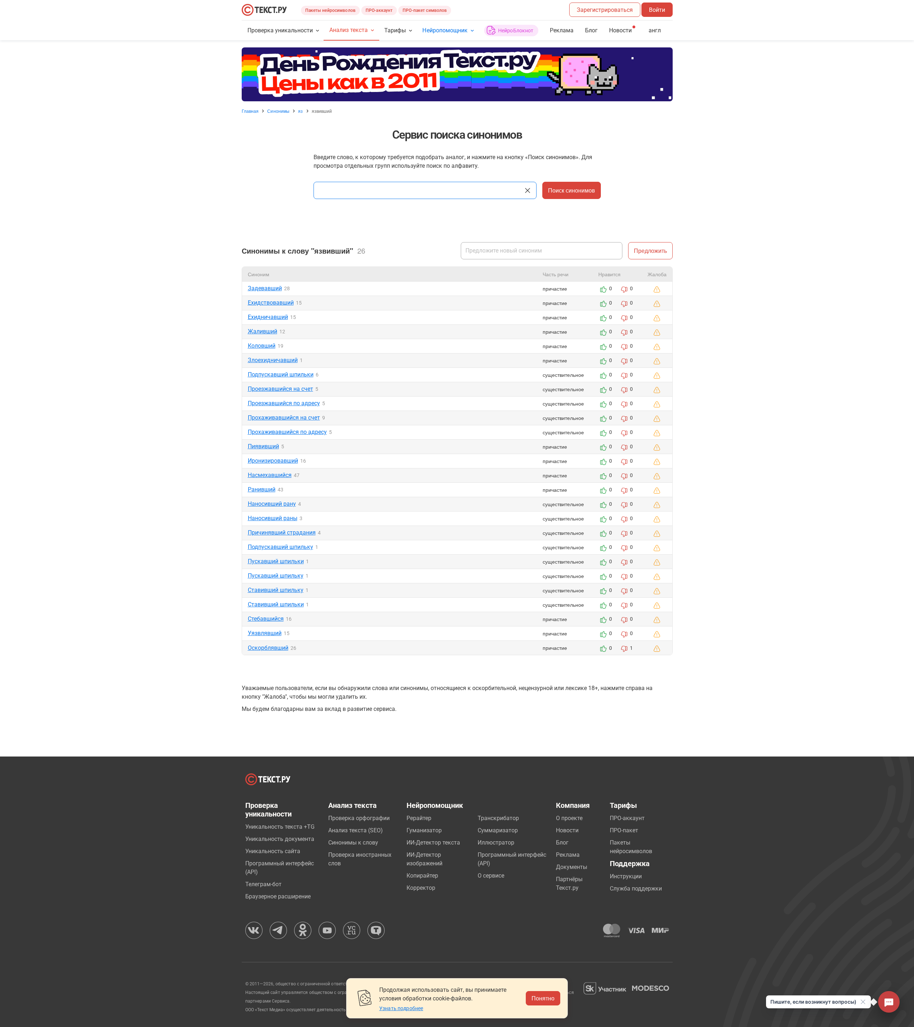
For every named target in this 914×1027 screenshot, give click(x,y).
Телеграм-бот (263, 884)
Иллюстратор (496, 842)
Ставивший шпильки (276, 604)
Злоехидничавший (273, 360)
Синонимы (278, 111)
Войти (657, 9)
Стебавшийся (266, 618)
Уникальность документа (279, 839)
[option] (457, 74)
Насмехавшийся (270, 475)
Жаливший (262, 331)
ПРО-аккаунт (379, 10)
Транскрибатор (498, 818)
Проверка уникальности (280, 30)
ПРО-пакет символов (425, 10)
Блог (591, 30)
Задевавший (265, 288)
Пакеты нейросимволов (330, 10)
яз (300, 111)
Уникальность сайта (272, 851)
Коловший (261, 345)
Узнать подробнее (401, 1008)
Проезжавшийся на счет (280, 388)
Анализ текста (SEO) (355, 830)
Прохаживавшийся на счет (284, 417)
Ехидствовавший (271, 302)
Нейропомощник (444, 30)
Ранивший (261, 489)
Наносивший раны (272, 518)
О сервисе (491, 875)
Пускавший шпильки (276, 561)
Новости (567, 830)
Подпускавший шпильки (281, 374)
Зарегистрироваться (605, 9)
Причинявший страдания (282, 532)
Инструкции (626, 876)
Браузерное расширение (278, 896)
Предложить (650, 250)
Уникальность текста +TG (280, 826)
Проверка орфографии (359, 818)
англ (655, 30)
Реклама (562, 30)
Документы (571, 867)
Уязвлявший (265, 633)
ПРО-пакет (624, 830)
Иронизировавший (273, 460)
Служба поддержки (636, 888)
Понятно (543, 998)
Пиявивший (263, 446)
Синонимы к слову (353, 842)
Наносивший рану (272, 503)
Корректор (421, 887)
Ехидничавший (268, 317)
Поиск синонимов (571, 190)
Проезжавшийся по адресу (284, 403)
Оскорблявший (268, 647)
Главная (250, 111)
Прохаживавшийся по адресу (287, 432)
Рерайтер (419, 818)
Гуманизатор (424, 830)
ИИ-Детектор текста (433, 842)
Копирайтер (422, 875)
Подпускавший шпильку (280, 546)
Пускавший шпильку (275, 575)
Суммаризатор (498, 830)
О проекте (569, 818)
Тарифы (395, 30)
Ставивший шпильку (275, 590)
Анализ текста (348, 30)
